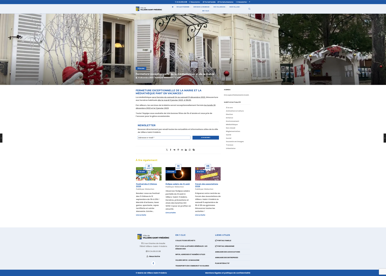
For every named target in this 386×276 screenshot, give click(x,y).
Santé (228, 135)
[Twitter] (167, 150)
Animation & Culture (235, 111)
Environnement (232, 121)
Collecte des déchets (185, 240)
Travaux (229, 145)
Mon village (234, 7)
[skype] (193, 150)
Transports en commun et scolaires (192, 266)
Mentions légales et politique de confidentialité (227, 273)
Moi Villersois (219, 7)
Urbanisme (230, 148)
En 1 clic (205, 11)
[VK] (174, 150)
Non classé (230, 128)
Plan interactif (222, 263)
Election (229, 114)
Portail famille (210, 2)
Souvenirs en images (235, 141)
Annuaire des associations (227, 252)
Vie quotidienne (182, 7)
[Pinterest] (178, 150)
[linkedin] (186, 150)
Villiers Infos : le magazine (187, 260)
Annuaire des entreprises (226, 257)
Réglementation (233, 131)
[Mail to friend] (182, 150)
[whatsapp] (190, 150)
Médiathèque (232, 124)
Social (228, 138)
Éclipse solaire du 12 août (178, 184)
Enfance (229, 118)
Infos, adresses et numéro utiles (190, 254)
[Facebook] (249, 2)
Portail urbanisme (226, 2)
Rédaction (168, 78)
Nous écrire (154, 256)
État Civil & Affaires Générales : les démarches (191, 247)
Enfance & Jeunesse (201, 7)
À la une (141, 68)
